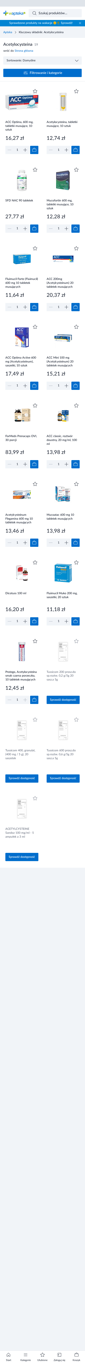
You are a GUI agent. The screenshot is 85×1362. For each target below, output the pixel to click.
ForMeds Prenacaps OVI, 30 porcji (21, 438)
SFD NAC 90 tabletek (19, 200)
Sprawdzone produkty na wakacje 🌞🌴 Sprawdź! (41, 23)
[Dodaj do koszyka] (34, 150)
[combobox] (55, 13)
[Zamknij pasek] (80, 23)
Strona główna (24, 50)
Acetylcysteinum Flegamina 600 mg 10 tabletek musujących (19, 518)
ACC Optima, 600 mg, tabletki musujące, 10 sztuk (19, 126)
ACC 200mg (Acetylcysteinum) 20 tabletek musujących (60, 283)
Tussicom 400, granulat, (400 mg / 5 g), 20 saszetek (20, 754)
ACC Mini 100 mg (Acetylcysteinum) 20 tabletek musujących (60, 361)
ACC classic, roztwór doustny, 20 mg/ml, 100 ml (62, 440)
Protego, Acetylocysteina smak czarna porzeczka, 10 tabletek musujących (21, 676)
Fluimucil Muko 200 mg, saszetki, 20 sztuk (62, 595)
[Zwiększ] (25, 150)
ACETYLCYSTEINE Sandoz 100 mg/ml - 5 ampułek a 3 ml (19, 833)
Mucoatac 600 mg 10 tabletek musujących (60, 516)
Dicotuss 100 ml (15, 593)
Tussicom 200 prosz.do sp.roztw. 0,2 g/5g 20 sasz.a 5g (61, 676)
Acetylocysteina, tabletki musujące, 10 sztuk (62, 124)
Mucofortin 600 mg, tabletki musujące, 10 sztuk (60, 204)
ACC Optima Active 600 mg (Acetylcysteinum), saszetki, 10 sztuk (20, 361)
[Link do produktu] (22, 121)
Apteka (7, 32)
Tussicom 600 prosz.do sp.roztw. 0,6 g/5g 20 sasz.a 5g (61, 754)
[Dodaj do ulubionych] (35, 91)
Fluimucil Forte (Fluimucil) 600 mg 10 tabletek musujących (21, 283)
